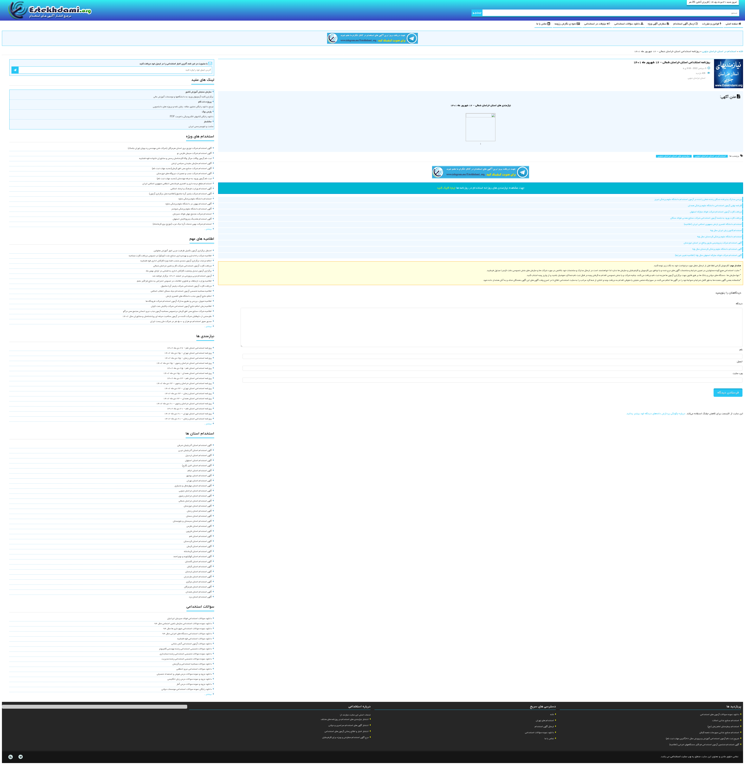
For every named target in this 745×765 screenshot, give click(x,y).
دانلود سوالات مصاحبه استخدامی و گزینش (192, 664)
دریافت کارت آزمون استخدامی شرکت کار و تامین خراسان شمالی (182, 266)
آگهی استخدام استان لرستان (198, 571)
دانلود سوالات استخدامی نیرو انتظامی (194, 669)
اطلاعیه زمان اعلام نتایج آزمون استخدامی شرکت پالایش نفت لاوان (181, 306)
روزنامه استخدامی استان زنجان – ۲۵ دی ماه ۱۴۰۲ (188, 358)
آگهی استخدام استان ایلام (200, 470)
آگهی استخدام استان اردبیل (198, 455)
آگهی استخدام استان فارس (199, 526)
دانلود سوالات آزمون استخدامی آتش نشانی (191, 644)
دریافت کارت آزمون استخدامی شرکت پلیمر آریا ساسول (186, 286)
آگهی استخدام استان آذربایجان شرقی (194, 445)
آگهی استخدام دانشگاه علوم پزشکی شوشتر (191, 209)
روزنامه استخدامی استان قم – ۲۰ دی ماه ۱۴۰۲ (189, 408)
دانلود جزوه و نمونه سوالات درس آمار (194, 684)
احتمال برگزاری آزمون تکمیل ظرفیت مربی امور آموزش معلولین (183, 250)
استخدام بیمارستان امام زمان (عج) (723, 726)
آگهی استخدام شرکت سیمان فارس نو (194, 153)
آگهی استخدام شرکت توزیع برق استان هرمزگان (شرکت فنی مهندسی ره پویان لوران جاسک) (170, 148)
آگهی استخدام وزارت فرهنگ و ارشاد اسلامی (191, 189)
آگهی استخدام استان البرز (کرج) (197, 465)
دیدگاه (739, 303)
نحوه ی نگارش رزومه (566, 24)
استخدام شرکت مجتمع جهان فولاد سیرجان (192, 214)
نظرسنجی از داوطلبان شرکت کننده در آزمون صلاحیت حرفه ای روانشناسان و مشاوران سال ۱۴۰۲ (167, 316)
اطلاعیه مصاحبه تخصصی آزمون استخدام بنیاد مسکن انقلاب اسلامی (181, 291)
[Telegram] (20, 757)
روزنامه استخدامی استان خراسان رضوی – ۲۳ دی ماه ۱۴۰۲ (184, 383)
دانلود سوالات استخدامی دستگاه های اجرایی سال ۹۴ (187, 633)
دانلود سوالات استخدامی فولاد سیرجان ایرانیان (189, 618)
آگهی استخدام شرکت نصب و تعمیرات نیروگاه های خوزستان (184, 173)
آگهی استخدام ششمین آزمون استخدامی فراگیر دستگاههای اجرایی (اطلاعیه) (704, 744)
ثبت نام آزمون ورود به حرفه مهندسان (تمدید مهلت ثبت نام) (184, 178)
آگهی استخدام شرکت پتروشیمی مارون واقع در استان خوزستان (713, 243)
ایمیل (739, 361)
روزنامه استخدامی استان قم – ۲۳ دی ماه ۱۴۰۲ (189, 378)
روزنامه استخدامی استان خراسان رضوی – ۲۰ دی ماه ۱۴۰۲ (184, 403)
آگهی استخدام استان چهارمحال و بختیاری (193, 486)
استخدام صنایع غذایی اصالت (725, 720)
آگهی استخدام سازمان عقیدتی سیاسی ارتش (191, 163)
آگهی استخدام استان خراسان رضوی (195, 496)
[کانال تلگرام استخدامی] (372, 39)
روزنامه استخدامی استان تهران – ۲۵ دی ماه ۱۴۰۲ (188, 353)
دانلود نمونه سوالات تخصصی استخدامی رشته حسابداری (186, 654)
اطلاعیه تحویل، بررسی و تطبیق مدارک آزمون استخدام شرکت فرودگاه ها (179, 301)
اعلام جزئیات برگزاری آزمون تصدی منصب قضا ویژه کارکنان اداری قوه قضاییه (176, 261)
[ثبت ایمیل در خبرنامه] (15, 70)
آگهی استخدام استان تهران (199, 481)
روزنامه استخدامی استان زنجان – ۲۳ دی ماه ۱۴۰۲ (188, 393)
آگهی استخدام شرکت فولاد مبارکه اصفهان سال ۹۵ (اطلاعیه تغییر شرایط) (708, 255)
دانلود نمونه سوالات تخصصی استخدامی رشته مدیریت (187, 659)
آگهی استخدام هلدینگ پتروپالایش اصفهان (192, 219)
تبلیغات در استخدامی (595, 24)
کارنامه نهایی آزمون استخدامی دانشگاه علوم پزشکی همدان (715, 205)
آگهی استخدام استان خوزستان (198, 506)
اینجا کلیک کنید (446, 188)
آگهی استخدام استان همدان (199, 592)
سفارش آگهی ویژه (657, 24)
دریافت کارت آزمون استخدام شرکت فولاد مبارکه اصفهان (716, 212)
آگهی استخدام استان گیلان (199, 566)
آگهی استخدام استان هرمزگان (198, 587)
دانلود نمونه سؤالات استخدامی (539, 732)
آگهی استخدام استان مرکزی (199, 582)
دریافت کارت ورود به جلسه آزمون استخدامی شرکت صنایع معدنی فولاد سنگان (706, 218)
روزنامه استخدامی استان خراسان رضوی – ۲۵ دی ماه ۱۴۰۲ (184, 363)
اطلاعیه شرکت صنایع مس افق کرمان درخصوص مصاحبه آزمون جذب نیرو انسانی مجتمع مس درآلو (167, 311)
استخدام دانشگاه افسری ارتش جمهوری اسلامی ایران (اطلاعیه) (713, 224)
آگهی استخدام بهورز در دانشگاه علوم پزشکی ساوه (188, 204)
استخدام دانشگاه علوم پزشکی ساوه (195, 199)
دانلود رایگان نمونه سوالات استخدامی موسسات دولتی (186, 689)
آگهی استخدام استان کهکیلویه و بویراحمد (192, 556)
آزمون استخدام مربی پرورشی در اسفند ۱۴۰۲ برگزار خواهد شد (182, 276)
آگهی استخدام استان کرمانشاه (198, 551)
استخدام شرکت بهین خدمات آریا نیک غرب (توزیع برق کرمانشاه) (182, 224)
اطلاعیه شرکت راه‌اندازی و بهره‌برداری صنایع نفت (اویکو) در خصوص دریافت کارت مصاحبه (170, 256)
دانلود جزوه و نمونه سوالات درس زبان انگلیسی (189, 679)
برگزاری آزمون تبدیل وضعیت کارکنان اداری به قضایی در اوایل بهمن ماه (179, 271)
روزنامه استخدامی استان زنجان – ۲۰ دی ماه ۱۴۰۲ (188, 419)
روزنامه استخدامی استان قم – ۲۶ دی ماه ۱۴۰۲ (189, 348)
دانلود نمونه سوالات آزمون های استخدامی (719, 714)
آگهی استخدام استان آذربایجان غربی (195, 450)
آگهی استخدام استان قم (200, 536)
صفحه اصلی (732, 24)
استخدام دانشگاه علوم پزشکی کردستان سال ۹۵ (719, 237)
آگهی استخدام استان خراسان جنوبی (195, 491)
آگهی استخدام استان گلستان (198, 561)
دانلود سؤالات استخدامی (627, 24)
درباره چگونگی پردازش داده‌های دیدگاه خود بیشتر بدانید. (655, 413)
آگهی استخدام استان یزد (200, 597)
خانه (741, 51)
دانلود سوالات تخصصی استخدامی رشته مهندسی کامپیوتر (185, 649)
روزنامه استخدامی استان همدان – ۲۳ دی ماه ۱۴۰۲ (187, 398)
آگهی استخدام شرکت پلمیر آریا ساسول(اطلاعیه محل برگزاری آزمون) (180, 194)
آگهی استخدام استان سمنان (199, 516)
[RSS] (10, 757)
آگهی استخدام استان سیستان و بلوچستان (192, 521)
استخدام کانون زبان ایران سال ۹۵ (726, 230)
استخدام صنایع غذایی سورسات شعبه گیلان (719, 732)
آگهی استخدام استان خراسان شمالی (195, 501)
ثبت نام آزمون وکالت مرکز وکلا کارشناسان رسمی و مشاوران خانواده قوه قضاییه (175, 158)
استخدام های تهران (545, 720)
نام (741, 349)
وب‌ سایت (737, 373)
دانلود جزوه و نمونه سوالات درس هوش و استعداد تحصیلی (184, 674)
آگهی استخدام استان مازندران (198, 577)
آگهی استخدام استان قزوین (199, 531)
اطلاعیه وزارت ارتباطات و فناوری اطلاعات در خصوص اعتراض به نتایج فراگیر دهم (174, 281)
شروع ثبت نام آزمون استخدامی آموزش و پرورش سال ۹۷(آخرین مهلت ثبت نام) (702, 738)
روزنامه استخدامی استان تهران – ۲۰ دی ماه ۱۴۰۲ (188, 414)
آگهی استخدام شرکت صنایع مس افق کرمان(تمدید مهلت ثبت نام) (182, 168)
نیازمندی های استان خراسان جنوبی (674, 156)
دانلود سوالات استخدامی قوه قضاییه (194, 639)
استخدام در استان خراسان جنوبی (719, 51)
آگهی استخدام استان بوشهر (199, 476)
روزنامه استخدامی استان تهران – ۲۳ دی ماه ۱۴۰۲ (188, 388)
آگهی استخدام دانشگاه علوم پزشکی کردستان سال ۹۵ (717, 249)
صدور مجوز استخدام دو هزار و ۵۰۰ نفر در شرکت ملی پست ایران (181, 321)
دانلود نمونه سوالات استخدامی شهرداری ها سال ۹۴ (187, 628)
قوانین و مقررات (711, 24)
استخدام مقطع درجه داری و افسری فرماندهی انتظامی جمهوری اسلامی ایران (177, 183)
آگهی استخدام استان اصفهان (198, 460)
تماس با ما (541, 24)
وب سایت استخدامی (680, 756)
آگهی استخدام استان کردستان (198, 541)
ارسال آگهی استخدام (684, 24)
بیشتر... (208, 229)
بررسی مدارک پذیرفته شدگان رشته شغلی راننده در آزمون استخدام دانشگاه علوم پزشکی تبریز (698, 199)
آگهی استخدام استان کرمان (199, 546)
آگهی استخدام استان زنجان (199, 511)
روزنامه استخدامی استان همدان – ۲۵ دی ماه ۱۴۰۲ (187, 373)
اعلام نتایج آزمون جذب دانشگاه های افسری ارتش (189, 296)
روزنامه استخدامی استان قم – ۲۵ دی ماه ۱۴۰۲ (189, 368)
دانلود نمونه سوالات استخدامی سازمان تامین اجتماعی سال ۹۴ (183, 623)
